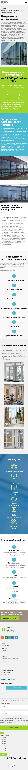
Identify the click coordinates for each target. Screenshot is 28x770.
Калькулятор (5, 645)
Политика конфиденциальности (10, 658)
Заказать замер (16, 687)
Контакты (4, 661)
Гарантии (4, 656)
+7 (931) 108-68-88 (8, 680)
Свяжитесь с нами (10, 618)
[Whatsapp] (9, 637)
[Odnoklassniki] (2, 637)
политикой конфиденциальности (10, 722)
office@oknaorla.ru (6, 683)
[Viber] (12, 637)
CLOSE (3, 754)
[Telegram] (16, 637)
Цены (3, 643)
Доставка (4, 648)
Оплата (4, 650)
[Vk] (6, 637)
